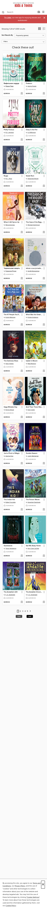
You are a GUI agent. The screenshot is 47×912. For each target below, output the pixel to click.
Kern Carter (31, 410)
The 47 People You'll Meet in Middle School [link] (12, 315)
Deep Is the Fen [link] (31, 130)
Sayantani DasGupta (34, 502)
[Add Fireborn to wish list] (43, 93)
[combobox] (19, 12)
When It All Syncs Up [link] (11, 222)
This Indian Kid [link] (9, 500)
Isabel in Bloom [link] (31, 361)
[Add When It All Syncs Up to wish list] (21, 232)
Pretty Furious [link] (9, 130)
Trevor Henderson (11, 548)
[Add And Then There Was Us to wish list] (43, 417)
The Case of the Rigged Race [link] (34, 222)
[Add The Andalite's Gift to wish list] (21, 602)
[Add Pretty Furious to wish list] (21, 139)
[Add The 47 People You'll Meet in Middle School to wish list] (21, 324)
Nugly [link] (6, 176)
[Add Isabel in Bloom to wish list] (43, 371)
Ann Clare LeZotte (33, 548)
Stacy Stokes (10, 364)
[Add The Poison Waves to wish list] (43, 509)
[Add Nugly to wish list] (21, 186)
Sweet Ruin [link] (30, 176)
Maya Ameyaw (10, 225)
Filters (5, 42)
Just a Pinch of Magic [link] (12, 453)
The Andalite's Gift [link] (10, 592)
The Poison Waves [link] (33, 500)
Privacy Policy (20, 886)
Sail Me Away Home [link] (33, 546)
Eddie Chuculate (11, 502)
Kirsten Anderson (33, 317)
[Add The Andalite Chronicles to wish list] (43, 602)
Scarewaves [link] (8, 546)
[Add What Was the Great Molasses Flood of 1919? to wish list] (43, 324)
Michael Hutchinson (34, 225)
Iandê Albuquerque (33, 271)
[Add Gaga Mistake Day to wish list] (21, 417)
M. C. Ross (9, 179)
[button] (39, 29)
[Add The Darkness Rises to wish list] (21, 371)
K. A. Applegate (10, 595)
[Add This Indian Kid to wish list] (21, 509)
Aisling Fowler (32, 86)
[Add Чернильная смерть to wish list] (21, 278)
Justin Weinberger (33, 456)
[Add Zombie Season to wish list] (43, 463)
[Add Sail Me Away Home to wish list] (43, 555)
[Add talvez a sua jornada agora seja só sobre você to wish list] (43, 278)
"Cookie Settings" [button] (32, 897)
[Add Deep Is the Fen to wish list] (43, 139)
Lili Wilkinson (32, 132)
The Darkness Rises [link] (11, 361)
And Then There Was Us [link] (34, 407)
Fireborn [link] (29, 84)
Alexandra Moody (33, 179)
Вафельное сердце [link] (11, 84)
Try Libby (7, 18)
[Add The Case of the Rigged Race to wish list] (43, 232)
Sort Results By (7, 35)
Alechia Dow (9, 456)
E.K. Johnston (10, 132)
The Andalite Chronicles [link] (34, 592)
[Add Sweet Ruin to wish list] (43, 186)
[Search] (3, 12)
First (18, 616)
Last (29, 616)
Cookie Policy (11, 906)
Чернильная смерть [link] (12, 268)
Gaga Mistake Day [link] (10, 407)
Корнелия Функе (11, 271)
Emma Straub (10, 410)
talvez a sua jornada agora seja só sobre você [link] (34, 268)
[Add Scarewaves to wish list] (21, 555)
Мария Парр (9, 86)
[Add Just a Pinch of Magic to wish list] (21, 463)
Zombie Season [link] (31, 453)
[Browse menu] (43, 12)
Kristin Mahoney (10, 317)
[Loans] (39, 12)
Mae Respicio (32, 364)
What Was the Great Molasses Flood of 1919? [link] (34, 315)
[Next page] (30, 611)
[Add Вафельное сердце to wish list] (21, 93)
